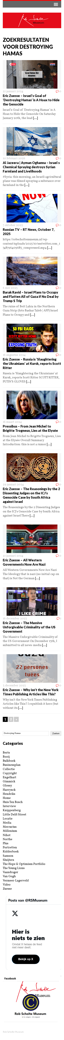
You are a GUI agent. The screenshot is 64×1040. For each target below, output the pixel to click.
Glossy (7, 786)
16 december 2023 (15, 619)
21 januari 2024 (13, 91)
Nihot (7, 835)
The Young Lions (14, 868)
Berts (6, 753)
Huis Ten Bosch (13, 802)
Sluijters (8, 860)
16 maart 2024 (12, 422)
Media (7, 823)
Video (7, 885)
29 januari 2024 (13, 485)
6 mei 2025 (10, 288)
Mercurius (10, 827)
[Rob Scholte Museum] (32, 20)
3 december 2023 (14, 686)
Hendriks (9, 794)
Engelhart (9, 777)
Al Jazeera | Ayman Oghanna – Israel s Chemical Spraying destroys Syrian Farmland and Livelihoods (31, 167)
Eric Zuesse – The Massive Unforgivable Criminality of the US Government (29, 627)
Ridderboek (11, 852)
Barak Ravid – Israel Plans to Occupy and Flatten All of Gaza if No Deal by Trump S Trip (31, 296)
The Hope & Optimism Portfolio (24, 864)
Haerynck (9, 790)
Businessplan (12, 765)
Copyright (10, 773)
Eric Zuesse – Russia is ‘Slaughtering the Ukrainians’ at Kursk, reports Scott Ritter (32, 363)
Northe (7, 839)
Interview (9, 806)
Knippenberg (12, 810)
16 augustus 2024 (14, 355)
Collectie (9, 769)
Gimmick (9, 782)
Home (7, 798)
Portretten (10, 848)
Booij (6, 757)
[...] (35, 118)
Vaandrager (10, 872)
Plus (5, 843)
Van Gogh (9, 876)
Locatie (7, 819)
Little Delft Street (14, 815)
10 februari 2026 (14, 158)
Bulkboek (9, 761)
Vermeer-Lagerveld (16, 881)
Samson (8, 856)
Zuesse (7, 889)
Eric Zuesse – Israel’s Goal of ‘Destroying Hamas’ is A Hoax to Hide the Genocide (31, 100)
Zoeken (55, 733)
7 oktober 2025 (13, 225)
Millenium (10, 831)
